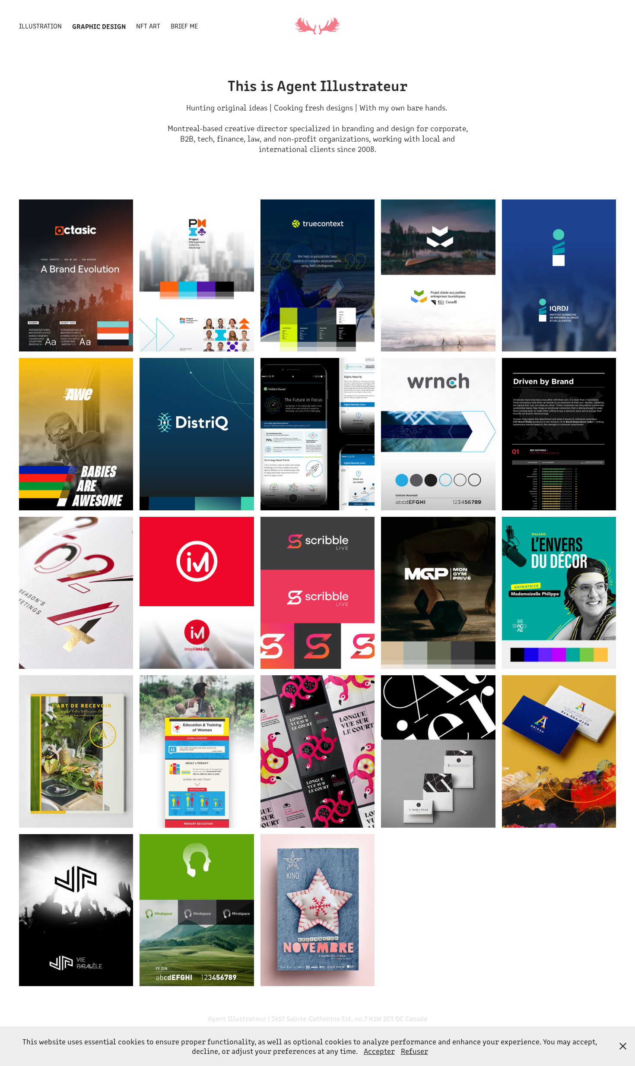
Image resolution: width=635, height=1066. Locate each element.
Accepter (379, 1051)
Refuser (414, 1051)
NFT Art (148, 25)
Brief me (184, 25)
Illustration (40, 25)
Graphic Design (99, 26)
